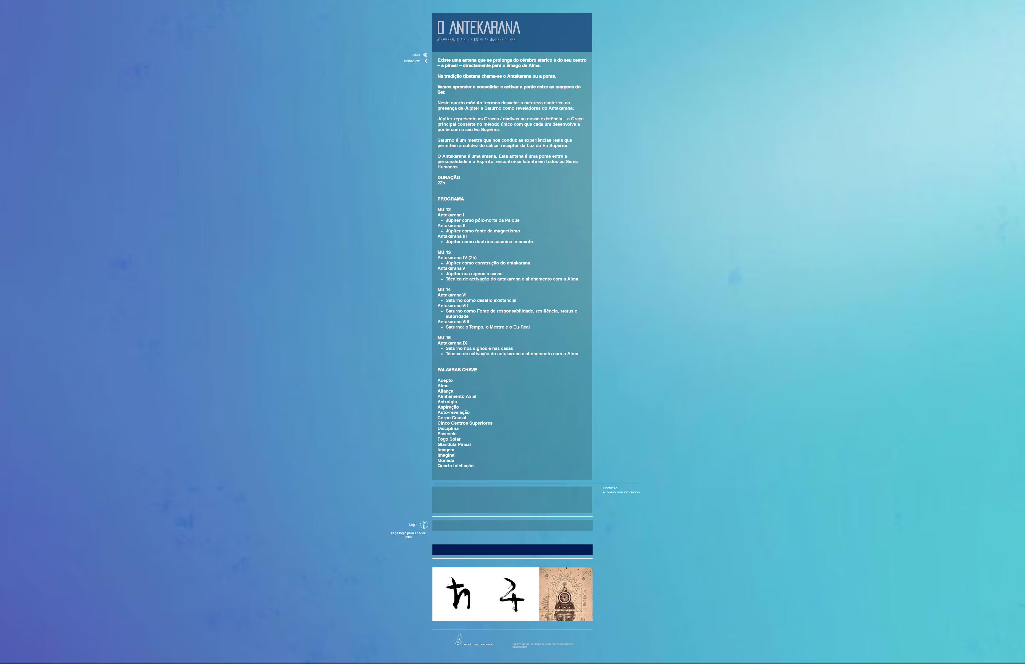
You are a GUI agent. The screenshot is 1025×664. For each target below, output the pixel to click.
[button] (512, 549)
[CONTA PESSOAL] (424, 525)
